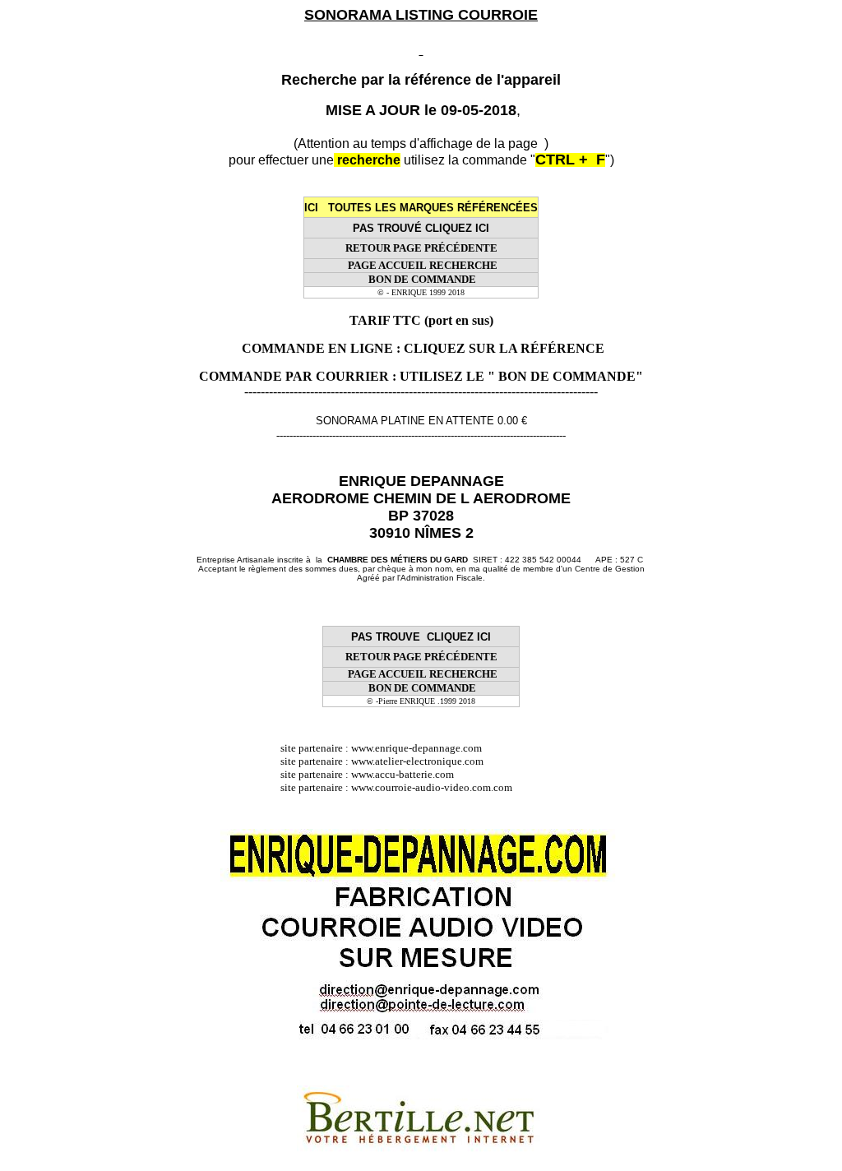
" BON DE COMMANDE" (565, 376)
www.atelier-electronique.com (417, 761)
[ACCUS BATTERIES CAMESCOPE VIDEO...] (350, 774)
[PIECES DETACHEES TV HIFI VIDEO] (350, 748)
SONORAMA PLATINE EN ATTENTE (405, 420)
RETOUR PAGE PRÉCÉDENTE (421, 248)
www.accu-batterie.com (407, 774)
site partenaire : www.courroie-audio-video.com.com (400, 787)
